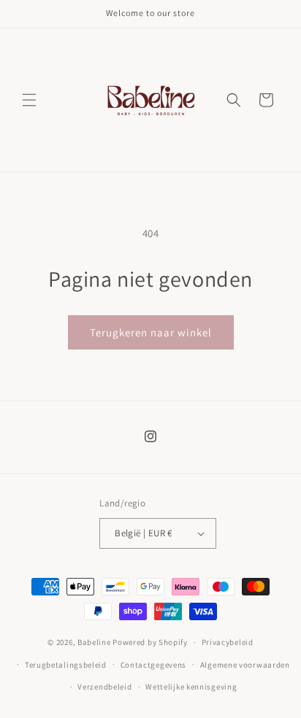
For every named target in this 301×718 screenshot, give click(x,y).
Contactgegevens (154, 665)
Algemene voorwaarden (245, 665)
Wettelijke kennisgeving (191, 687)
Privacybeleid (228, 642)
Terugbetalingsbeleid (66, 665)
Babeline (94, 642)
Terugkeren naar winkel (151, 332)
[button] (29, 100)
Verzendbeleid (104, 687)
